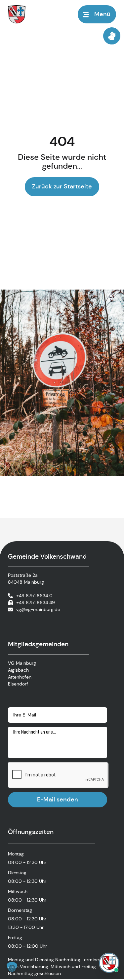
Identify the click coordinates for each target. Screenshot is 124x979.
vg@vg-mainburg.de (38, 609)
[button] (12, 967)
